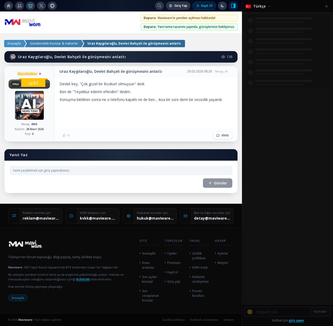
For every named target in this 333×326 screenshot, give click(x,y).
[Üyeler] (19, 6)
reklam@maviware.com (41, 218)
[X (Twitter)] (41, 6)
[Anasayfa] (8, 6)
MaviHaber (27, 73)
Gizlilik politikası (173, 320)
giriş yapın (296, 320)
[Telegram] (52, 6)
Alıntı (225, 135)
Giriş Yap (180, 5)
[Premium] (30, 6)
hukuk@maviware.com (155, 218)
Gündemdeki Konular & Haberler (54, 43)
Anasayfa (14, 43)
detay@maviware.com (212, 218)
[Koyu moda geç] (222, 6)
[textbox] (146, 91)
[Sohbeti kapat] (233, 6)
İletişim (228, 320)
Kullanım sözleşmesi (204, 320)
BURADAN (83, 279)
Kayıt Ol (207, 5)
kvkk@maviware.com (98, 218)
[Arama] (159, 6)
